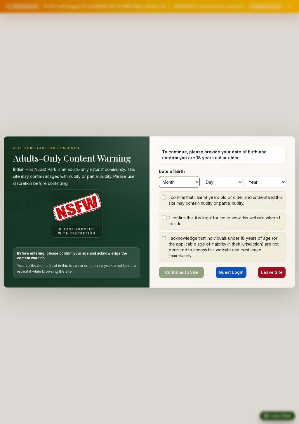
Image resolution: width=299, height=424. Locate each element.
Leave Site (272, 272)
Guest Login (231, 272)
